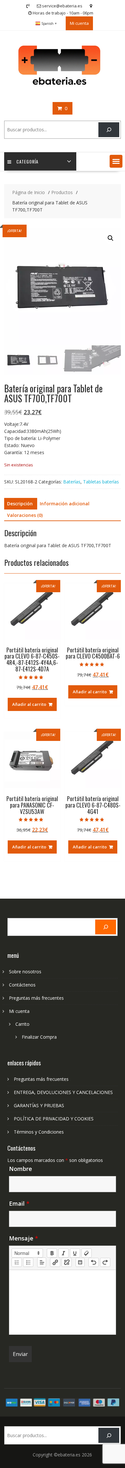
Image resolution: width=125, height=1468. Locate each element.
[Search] (108, 129)
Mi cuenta (79, 23)
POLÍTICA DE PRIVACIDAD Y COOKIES (54, 1119)
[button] (116, 161)
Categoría (27, 161)
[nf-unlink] (67, 1262)
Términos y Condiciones (39, 1132)
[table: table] (80, 1262)
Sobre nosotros (25, 971)
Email (19, 1203)
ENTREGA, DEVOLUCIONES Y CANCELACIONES (63, 1092)
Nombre (20, 1169)
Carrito (22, 1024)
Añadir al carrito (29, 704)
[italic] (63, 1253)
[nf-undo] (93, 1262)
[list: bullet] (28, 1262)
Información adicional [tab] (64, 503)
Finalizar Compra (39, 1037)
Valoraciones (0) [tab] (25, 515)
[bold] (52, 1253)
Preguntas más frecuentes (36, 998)
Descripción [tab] (20, 503)
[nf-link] (55, 1262)
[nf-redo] (105, 1262)
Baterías (71, 482)
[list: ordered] (17, 1262)
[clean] (86, 1253)
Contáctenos (22, 985)
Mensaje (23, 1238)
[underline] (75, 1253)
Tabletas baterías (101, 482)
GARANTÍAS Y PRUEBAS (39, 1105)
